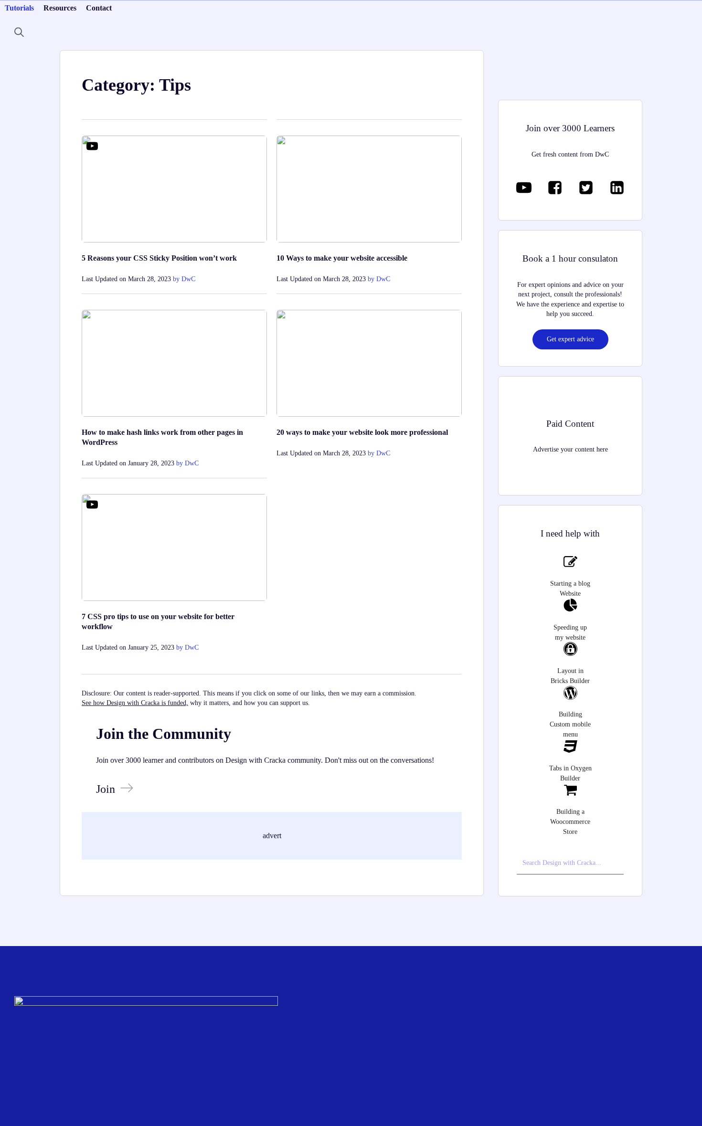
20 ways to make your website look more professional (362, 432)
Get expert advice (570, 339)
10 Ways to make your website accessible (342, 258)
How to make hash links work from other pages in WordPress (162, 437)
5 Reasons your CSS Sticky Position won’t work (159, 258)
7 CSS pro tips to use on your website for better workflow (158, 621)
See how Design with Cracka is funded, (135, 702)
